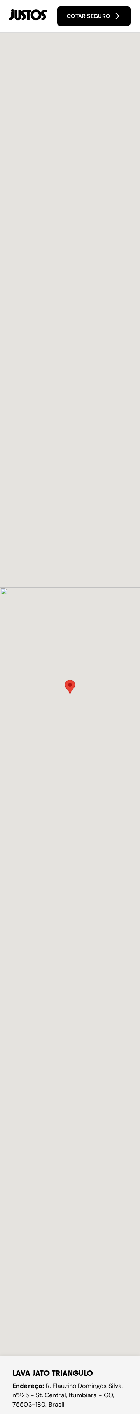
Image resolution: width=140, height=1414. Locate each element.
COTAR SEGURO (89, 15)
